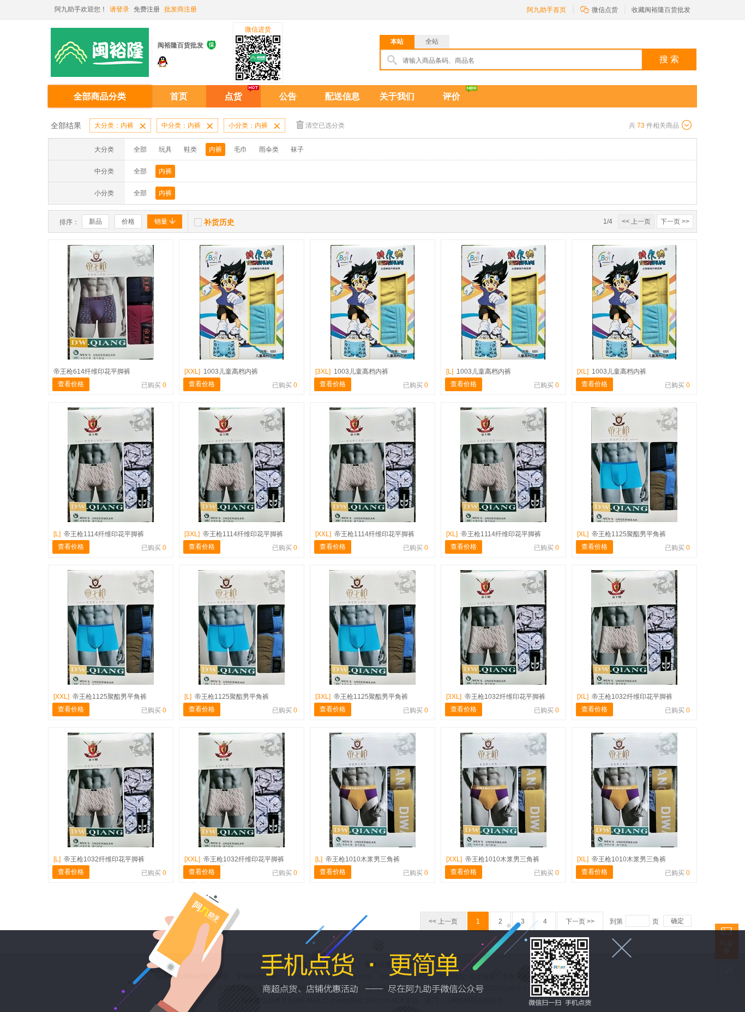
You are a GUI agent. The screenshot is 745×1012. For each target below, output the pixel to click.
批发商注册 (180, 9)
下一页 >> (674, 221)
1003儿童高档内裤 (221, 371)
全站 (431, 41)
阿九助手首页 (546, 10)
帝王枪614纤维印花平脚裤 (91, 371)
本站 (397, 41)
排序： (69, 222)
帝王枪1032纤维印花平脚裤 (495, 696)
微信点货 (599, 9)
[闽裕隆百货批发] (100, 48)
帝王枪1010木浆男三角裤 (357, 859)
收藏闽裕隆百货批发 (661, 10)
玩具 (165, 149)
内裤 (215, 149)
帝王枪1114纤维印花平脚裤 (98, 534)
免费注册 (147, 9)
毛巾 (240, 149)
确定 (677, 921)
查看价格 (71, 384)
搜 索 (669, 59)
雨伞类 (269, 149)
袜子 (297, 149)
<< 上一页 (636, 221)
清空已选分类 (325, 125)
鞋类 (190, 149)
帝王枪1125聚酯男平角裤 (621, 534)
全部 (140, 149)
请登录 (119, 9)
